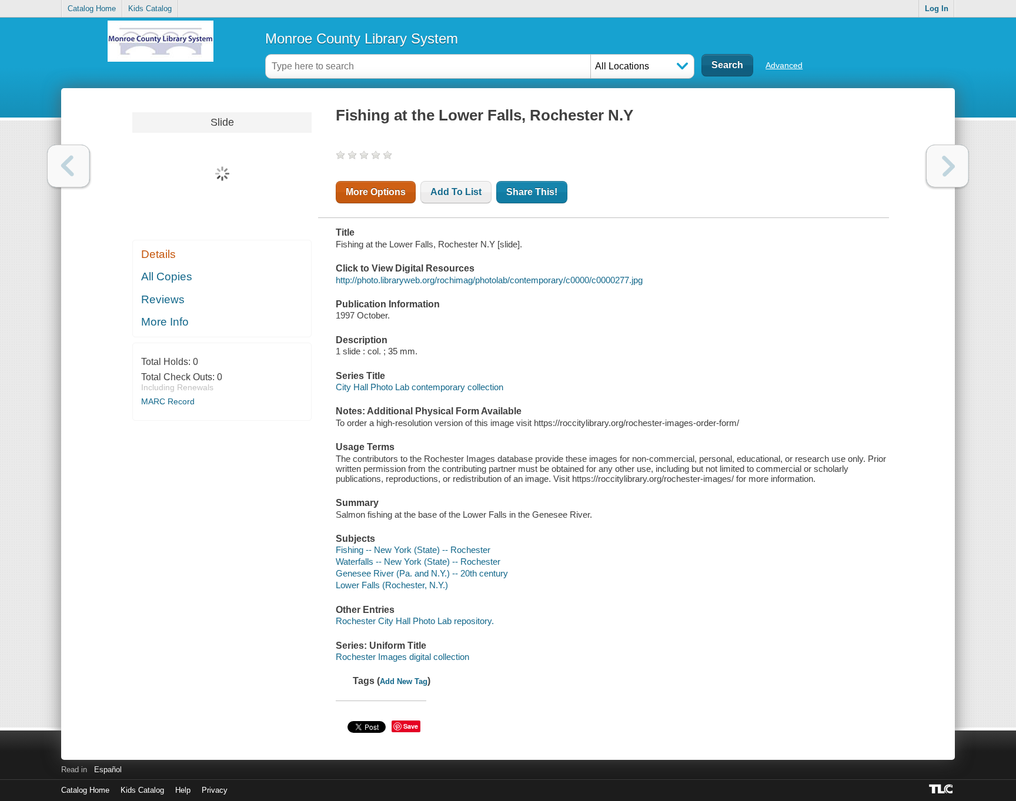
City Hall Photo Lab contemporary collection (419, 387)
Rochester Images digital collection (402, 657)
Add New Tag (403, 681)
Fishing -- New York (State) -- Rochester (413, 550)
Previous (68, 166)
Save (410, 726)
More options (376, 192)
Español (108, 769)
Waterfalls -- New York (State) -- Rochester (418, 562)
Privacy (215, 790)
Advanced (784, 65)
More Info (165, 322)
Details (158, 254)
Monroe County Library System (361, 38)
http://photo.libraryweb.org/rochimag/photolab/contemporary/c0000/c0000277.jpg (489, 280)
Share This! (531, 192)
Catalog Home (92, 8)
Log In (936, 8)
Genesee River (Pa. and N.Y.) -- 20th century (422, 573)
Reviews (163, 299)
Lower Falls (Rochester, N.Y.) (392, 585)
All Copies (166, 276)
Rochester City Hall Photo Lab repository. (415, 621)
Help (182, 790)
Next (947, 166)
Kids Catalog (150, 8)
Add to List (456, 192)
